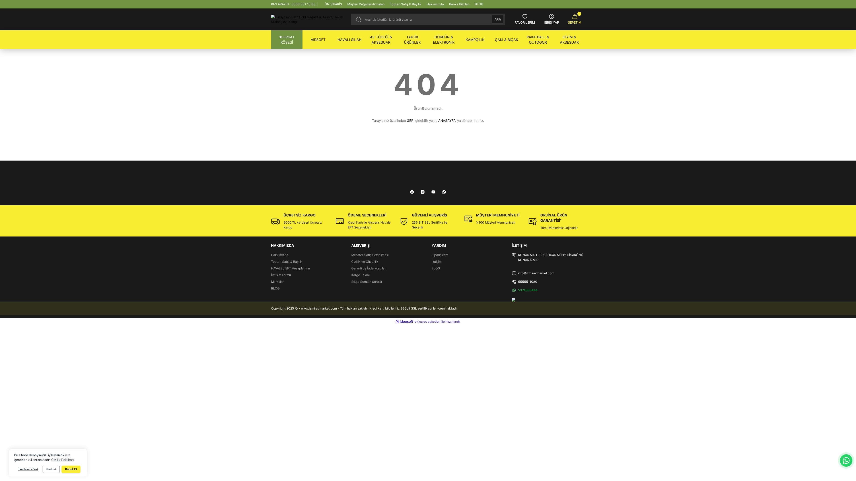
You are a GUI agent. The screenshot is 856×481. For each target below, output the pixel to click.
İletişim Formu (281, 275)
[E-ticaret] (427, 321)
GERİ (410, 120)
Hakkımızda (279, 255)
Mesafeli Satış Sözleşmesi (370, 255)
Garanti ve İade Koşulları (368, 268)
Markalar (277, 281)
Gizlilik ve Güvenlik (364, 261)
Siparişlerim (440, 255)
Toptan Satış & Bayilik (286, 261)
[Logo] (307, 19)
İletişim (437, 261)
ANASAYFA (447, 120)
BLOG (275, 288)
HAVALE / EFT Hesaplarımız (291, 268)
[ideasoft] (404, 321)
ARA (497, 19)
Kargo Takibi (360, 275)
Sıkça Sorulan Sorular (366, 281)
